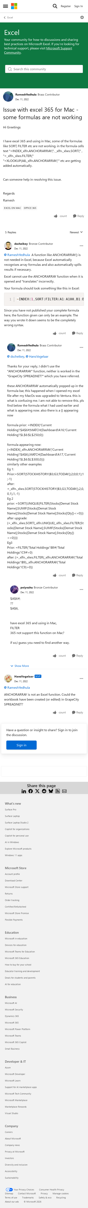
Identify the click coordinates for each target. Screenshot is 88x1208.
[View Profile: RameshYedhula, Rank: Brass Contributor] (8, 96)
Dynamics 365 (12, 1016)
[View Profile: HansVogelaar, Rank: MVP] (8, 678)
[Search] (55, 6)
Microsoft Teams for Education (20, 951)
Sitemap (9, 1193)
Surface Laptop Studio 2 (16, 822)
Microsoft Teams (13, 1035)
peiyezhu (26, 587)
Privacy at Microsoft (15, 1151)
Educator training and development (22, 971)
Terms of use (11, 1197)
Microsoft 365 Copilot (15, 1042)
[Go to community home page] (14, 6)
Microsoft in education (16, 938)
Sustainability (11, 1177)
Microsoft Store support (16, 887)
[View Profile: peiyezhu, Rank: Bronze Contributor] (14, 589)
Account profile (12, 873)
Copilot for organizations (17, 829)
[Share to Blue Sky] (51, 790)
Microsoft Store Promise (17, 913)
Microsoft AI (11, 1002)
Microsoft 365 (12, 1022)
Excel (10, 17)
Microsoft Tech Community (18, 1093)
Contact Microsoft (27, 1193)
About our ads (12, 1201)
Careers (9, 1131)
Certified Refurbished (15, 906)
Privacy (44, 1193)
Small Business (12, 1048)
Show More (22, 666)
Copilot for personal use (17, 835)
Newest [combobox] (76, 232)
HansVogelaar (39, 356)
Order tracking (12, 900)
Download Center (13, 880)
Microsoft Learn (12, 1080)
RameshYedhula (26, 94)
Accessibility (11, 1171)
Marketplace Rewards (16, 1106)
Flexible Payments (14, 919)
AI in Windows (12, 842)
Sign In (78, 6)
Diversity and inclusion (16, 1164)
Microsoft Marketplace (16, 1100)
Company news (12, 1145)
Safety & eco (45, 1197)
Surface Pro (10, 809)
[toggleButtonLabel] (82, 17)
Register (66, 6)
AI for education (13, 984)
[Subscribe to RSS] (57, 790)
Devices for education (15, 945)
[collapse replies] (44, 240)
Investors (9, 1158)
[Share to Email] (64, 790)
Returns (9, 893)
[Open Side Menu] (5, 6)
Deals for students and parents (20, 977)
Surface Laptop (12, 816)
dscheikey (21, 244)
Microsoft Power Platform (17, 1029)
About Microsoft (13, 1138)
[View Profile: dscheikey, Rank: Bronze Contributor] (8, 246)
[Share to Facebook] (30, 790)
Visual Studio (11, 1113)
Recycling (61, 1197)
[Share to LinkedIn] (24, 790)
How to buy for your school (18, 964)
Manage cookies (61, 1193)
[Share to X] (37, 790)
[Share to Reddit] (44, 790)
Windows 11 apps (13, 855)
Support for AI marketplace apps (21, 1087)
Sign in (21, 745)
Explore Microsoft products (18, 848)
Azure (8, 1067)
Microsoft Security (14, 1009)
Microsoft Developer (15, 1074)
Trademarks (28, 1197)
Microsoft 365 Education (17, 958)
